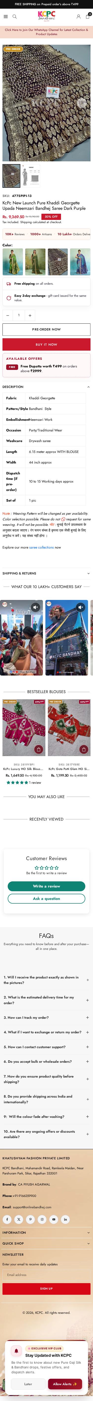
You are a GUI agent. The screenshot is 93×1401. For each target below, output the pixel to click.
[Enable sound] (35, 607)
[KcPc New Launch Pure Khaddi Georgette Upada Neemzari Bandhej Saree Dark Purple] (58, 262)
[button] (82, 103)
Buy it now (46, 344)
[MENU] (5, 16)
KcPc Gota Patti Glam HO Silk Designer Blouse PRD (69, 769)
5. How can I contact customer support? (34, 1046)
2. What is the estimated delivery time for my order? (39, 1000)
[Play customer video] (21, 638)
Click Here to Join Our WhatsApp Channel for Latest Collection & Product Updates (46, 32)
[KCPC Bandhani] (47, 15)
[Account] (78, 16)
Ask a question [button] (46, 898)
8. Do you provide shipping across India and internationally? (38, 1099)
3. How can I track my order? (26, 1017)
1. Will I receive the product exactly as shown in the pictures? (41, 980)
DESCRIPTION (12, 386)
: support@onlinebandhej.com (31, 1207)
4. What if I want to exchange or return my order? (42, 1032)
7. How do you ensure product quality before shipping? (39, 1079)
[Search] (14, 16)
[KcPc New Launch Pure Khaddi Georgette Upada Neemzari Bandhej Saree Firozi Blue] (80, 262)
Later (28, 1384)
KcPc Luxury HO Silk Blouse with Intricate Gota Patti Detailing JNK (24, 769)
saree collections (41, 547)
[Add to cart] (38, 749)
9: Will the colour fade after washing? (34, 1116)
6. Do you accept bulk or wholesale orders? (38, 1061)
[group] (46, 102)
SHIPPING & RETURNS (19, 573)
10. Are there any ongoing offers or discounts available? (39, 1134)
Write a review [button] (46, 886)
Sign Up (46, 1289)
